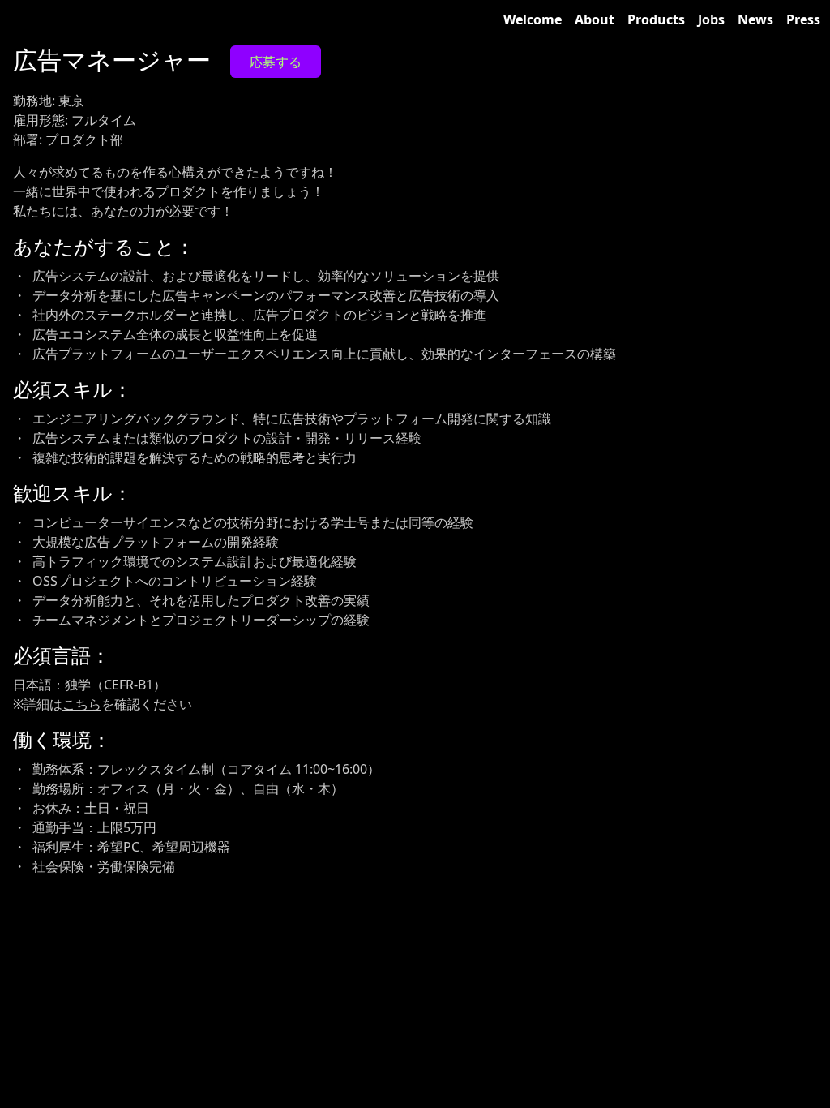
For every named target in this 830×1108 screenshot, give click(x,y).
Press (803, 19)
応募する (276, 62)
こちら (81, 704)
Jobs (711, 19)
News (755, 19)
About (594, 19)
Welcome (532, 19)
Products (656, 19)
